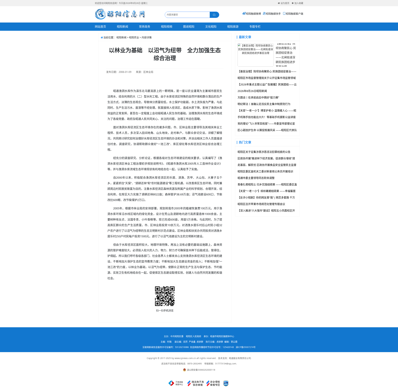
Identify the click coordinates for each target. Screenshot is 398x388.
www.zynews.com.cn (185, 358)
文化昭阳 (210, 26)
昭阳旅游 (232, 26)
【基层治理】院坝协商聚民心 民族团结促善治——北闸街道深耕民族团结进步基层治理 (286, 54)
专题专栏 (255, 26)
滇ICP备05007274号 (246, 347)
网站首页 (100, 26)
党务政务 (144, 26)
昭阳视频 (166, 26)
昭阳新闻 (122, 26)
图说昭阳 (188, 26)
